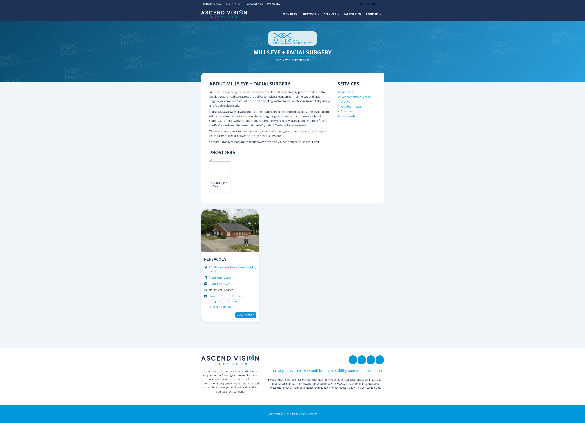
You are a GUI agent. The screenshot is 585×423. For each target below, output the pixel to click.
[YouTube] (371, 359)
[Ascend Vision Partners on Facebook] (353, 359)
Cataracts (347, 92)
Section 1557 (375, 371)
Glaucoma (347, 111)
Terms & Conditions (310, 371)
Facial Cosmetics (351, 106)
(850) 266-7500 (220, 278)
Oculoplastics (349, 116)
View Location (245, 315)
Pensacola (215, 259)
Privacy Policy (283, 371)
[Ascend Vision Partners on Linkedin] (362, 359)
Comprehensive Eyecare (356, 97)
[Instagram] (380, 359)
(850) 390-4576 (219, 284)
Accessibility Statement (345, 371)
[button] (317, 14)
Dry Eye (345, 101)
